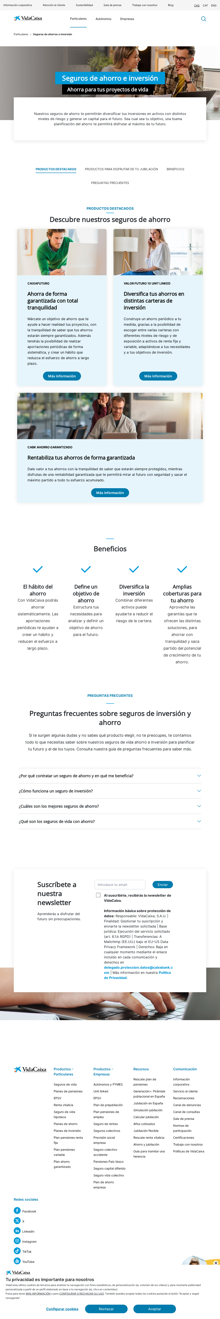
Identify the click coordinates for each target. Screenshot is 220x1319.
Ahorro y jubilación (146, 1144)
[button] (110, 775)
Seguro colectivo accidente (105, 1152)
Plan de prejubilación (108, 1105)
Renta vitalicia (63, 1105)
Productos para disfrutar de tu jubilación (121, 169)
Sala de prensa (112, 5)
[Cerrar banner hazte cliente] (215, 1263)
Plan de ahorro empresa (103, 1184)
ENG (214, 5)
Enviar (163, 884)
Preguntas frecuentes (110, 183)
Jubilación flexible (146, 1130)
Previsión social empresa (104, 1140)
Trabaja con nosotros (144, 5)
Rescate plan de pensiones (144, 1081)
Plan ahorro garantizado (62, 1164)
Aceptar (154, 1309)
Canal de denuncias (187, 1105)
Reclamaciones (183, 1098)
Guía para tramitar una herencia (149, 1153)
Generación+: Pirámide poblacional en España (149, 1093)
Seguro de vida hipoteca (64, 1114)
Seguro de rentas (105, 1124)
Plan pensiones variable (64, 1152)
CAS (197, 5)
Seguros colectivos (106, 1130)
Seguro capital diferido (109, 1168)
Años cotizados (144, 1124)
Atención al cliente (54, 5)
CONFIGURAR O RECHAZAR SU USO (81, 1293)
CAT (205, 5)
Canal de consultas (186, 1112)
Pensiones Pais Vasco (108, 1161)
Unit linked (100, 1091)
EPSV (57, 1098)
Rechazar (106, 1309)
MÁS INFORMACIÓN (38, 1293)
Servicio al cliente (185, 1091)
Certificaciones (183, 1137)
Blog (170, 5)
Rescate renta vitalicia (148, 1137)
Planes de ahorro (65, 1124)
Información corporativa (17, 5)
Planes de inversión (67, 1130)
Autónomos (103, 19)
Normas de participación (182, 1128)
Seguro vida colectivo (108, 1175)
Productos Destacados (56, 169)
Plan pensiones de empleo (106, 1114)
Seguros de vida (65, 1084)
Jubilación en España (148, 1103)
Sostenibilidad (84, 5)
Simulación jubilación (147, 1110)
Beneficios (175, 169)
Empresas (127, 19)
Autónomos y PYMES (108, 1084)
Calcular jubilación (146, 1117)
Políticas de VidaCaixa (188, 1151)
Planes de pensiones (68, 1091)
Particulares (78, 18)
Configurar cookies (62, 1309)
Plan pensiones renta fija (68, 1140)
